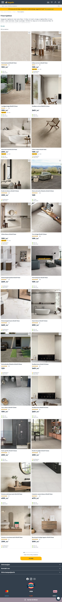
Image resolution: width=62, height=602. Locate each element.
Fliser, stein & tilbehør (6, 11)
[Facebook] (27, 579)
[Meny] (2, 2)
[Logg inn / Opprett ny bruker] (55, 2)
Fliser (14, 11)
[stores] (48, 2)
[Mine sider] (52, 2)
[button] (58, 6)
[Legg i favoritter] (29, 32)
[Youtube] (34, 579)
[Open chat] (58, 598)
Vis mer (3, 26)
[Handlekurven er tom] (59, 2)
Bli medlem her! (49, 9)
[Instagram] (31, 579)
